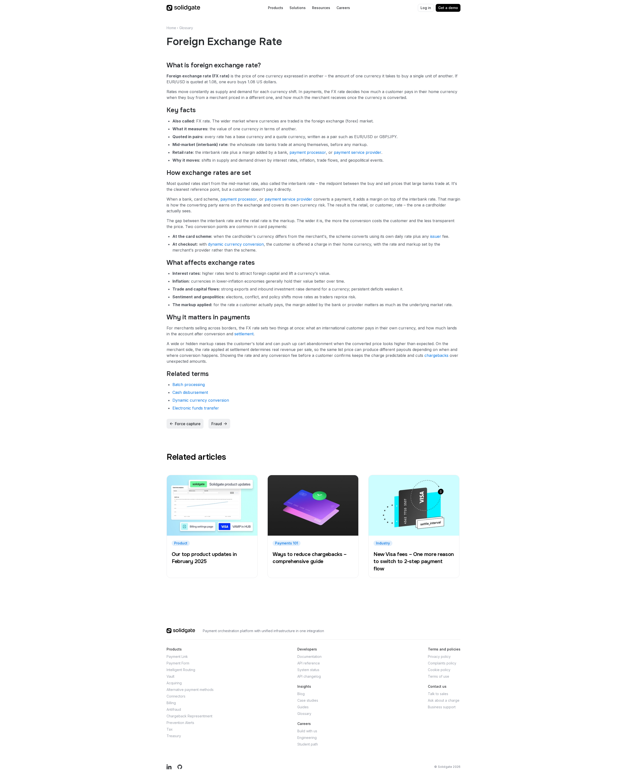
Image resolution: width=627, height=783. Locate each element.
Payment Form (178, 663)
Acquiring (174, 683)
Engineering (307, 737)
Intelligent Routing (181, 670)
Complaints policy (442, 663)
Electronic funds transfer (195, 408)
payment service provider (357, 152)
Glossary (186, 28)
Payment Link (177, 656)
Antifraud (174, 709)
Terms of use (438, 676)
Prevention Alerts (180, 723)
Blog (301, 694)
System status (308, 670)
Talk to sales (438, 694)
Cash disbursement (190, 392)
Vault (170, 676)
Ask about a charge (443, 700)
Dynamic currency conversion (200, 400)
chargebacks (436, 355)
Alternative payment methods (190, 689)
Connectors (176, 696)
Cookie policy (439, 670)
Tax (170, 729)
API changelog (309, 676)
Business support (442, 707)
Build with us (307, 731)
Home (171, 28)
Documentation (309, 656)
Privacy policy (439, 656)
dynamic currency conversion (236, 244)
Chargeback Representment (189, 716)
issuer (435, 236)
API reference (308, 663)
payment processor (307, 152)
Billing (171, 703)
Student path (307, 744)
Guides (303, 707)
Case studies (307, 700)
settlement (243, 333)
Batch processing (188, 384)
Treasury (174, 736)
